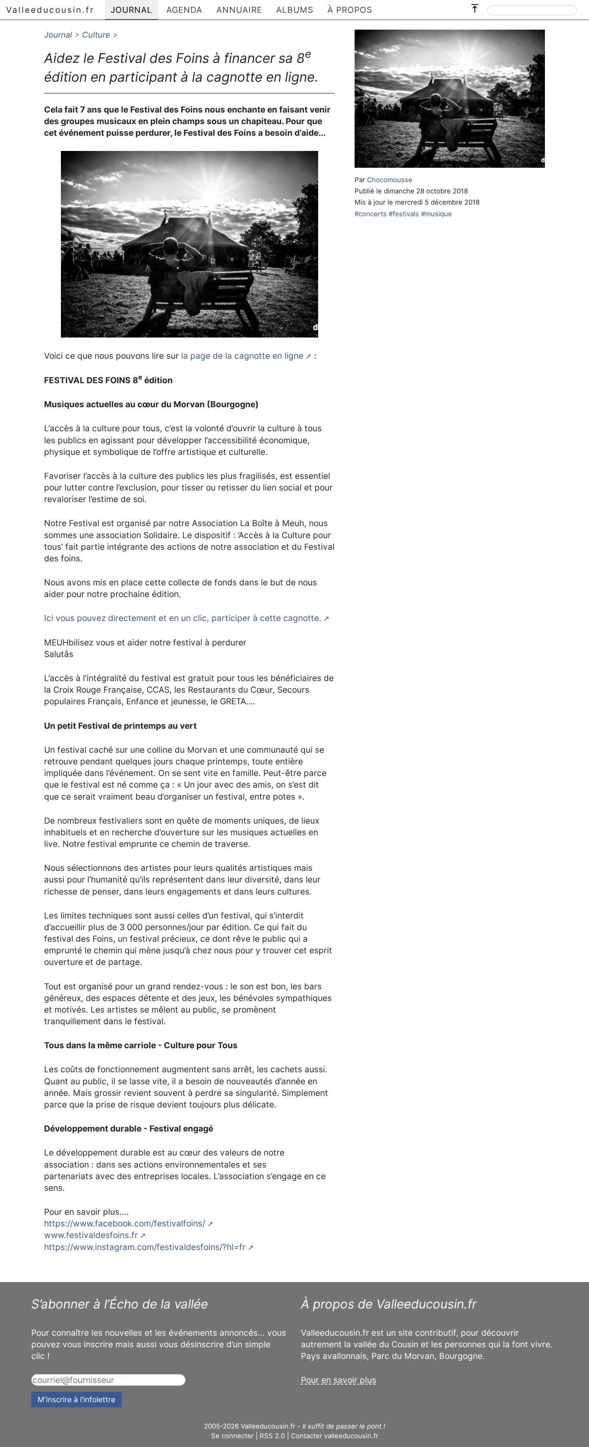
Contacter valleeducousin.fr (334, 1436)
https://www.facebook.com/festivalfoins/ (124, 1223)
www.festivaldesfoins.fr (91, 1235)
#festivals (404, 214)
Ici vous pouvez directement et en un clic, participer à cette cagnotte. (182, 618)
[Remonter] (474, 6)
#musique (436, 214)
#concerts (371, 214)
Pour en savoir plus (338, 1380)
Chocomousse (389, 180)
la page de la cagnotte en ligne (242, 356)
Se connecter (232, 1436)
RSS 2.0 (272, 1436)
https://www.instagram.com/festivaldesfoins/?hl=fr (145, 1247)
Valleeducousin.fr (50, 10)
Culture (96, 35)
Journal (58, 35)
